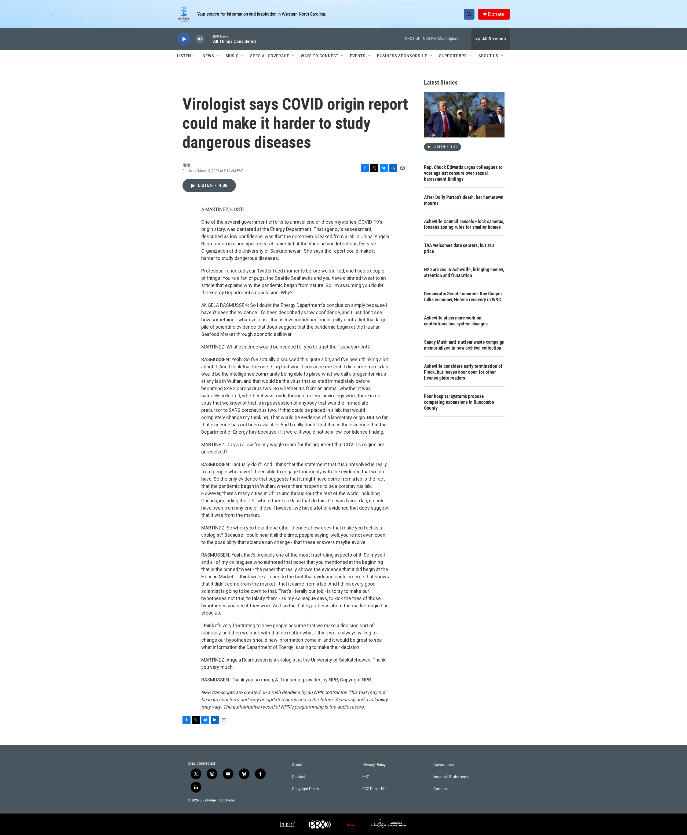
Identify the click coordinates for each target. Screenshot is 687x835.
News (208, 56)
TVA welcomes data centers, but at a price (459, 248)
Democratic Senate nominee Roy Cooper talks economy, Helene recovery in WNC (463, 296)
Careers (440, 789)
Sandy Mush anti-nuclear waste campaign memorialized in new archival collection (464, 345)
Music (232, 56)
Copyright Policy (305, 789)
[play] (184, 39)
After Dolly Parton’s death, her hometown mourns (463, 200)
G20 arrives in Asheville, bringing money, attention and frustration (464, 272)
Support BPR (453, 56)
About (297, 765)
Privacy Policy (374, 765)
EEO (366, 777)
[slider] (208, 39)
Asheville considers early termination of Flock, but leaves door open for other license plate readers (463, 372)
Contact (298, 777)
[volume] (199, 39)
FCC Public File (375, 789)
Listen (184, 56)
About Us (488, 56)
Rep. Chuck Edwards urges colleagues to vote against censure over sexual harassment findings (463, 173)
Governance (443, 765)
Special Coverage (269, 56)
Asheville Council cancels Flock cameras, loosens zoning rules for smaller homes (464, 224)
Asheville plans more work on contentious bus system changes (456, 320)
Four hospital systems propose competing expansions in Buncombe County (459, 402)
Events (358, 56)
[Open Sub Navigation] (195, 56)
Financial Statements (451, 777)
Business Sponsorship (402, 56)
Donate (496, 14)
